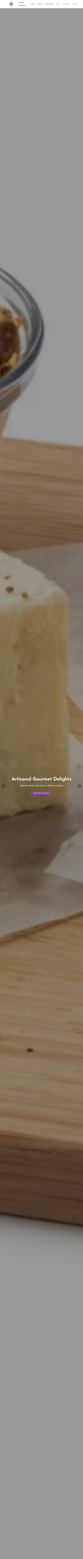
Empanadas (49, 4)
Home (33, 4)
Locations (66, 4)
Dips (57, 4)
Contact (75, 4)
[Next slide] (79, 786)
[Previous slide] (3, 786)
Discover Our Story (41, 793)
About (40, 4)
